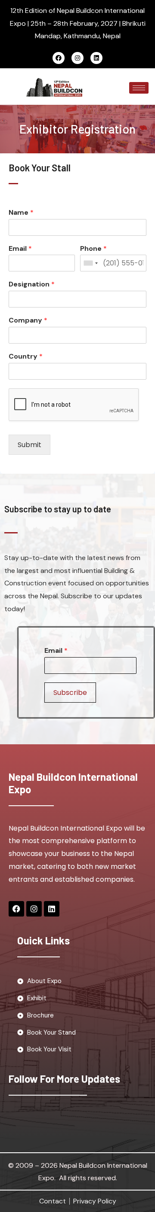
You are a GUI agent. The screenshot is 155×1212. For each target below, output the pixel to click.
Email (20, 248)
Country (26, 356)
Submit (29, 445)
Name (21, 212)
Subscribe (70, 692)
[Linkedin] (96, 58)
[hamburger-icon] (139, 88)
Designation (32, 284)
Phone (93, 248)
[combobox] (90, 263)
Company (28, 320)
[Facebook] (59, 58)
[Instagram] (77, 58)
